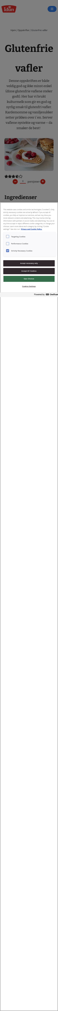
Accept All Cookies (28, 271)
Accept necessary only (29, 263)
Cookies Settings (29, 286)
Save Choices (29, 279)
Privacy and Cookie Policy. (31, 229)
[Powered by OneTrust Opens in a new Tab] (45, 295)
